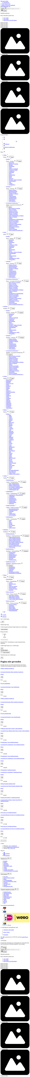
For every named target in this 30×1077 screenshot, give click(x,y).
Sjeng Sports (12, 465)
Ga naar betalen (4, 639)
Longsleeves (11, 171)
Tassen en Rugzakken (14, 221)
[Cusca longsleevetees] (6, 713)
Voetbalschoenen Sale (14, 489)
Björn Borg (11, 422)
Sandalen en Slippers (13, 193)
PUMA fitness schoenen (14, 597)
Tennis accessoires (13, 223)
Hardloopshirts (12, 552)
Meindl (10, 448)
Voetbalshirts (12, 496)
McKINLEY (12, 447)
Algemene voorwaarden (8, 929)
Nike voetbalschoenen (14, 483)
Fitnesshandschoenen (13, 609)
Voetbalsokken (12, 513)
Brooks (10, 423)
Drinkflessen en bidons (14, 572)
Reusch (10, 460)
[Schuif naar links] (2, 841)
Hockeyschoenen (13, 192)
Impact (4, 879)
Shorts (10, 177)
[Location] (4, 139)
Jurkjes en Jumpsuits (13, 168)
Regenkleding (12, 174)
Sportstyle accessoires (13, 220)
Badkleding (11, 162)
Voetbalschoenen (12, 197)
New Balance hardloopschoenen (16, 542)
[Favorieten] (16, 141)
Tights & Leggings (13, 586)
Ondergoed (11, 172)
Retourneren (6, 864)
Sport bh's (11, 178)
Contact (5, 867)
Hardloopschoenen (13, 191)
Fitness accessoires (13, 210)
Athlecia (11, 418)
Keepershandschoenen (14, 508)
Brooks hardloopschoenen (14, 539)
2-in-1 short (5, 17)
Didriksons (11, 432)
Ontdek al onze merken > (14, 474)
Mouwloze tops (12, 583)
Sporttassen (11, 605)
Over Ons (5, 876)
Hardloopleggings (13, 554)
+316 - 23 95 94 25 (12, 845)
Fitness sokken (12, 608)
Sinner (10, 464)
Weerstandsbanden (13, 610)
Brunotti (11, 425)
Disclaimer (5, 934)
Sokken (10, 218)
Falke (10, 436)
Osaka (10, 455)
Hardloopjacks (12, 557)
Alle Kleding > (12, 184)
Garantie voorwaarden (8, 869)
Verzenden (5, 863)
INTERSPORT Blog (8, 886)
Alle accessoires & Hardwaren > (16, 230)
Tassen (10, 512)
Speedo (10, 466)
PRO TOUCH (12, 458)
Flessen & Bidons (13, 604)
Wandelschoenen (12, 198)
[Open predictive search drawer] (4, 137)
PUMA (10, 459)
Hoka (10, 442)
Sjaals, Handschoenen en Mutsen (16, 215)
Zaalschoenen (12, 199)
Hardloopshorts (12, 556)
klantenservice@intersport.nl (12, 847)
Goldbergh (11, 439)
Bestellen (5, 861)
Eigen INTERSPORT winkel (9, 881)
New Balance (12, 450)
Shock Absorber (12, 463)
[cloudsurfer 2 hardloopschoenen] (8, 770)
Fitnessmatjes (12, 606)
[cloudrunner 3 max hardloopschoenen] (9, 742)
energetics (11, 433)
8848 (10, 415)
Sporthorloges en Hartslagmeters (16, 219)
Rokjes (10, 176)
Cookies (5, 868)
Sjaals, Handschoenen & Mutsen (16, 289)
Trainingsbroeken (13, 499)
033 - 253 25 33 (11, 848)
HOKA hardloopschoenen (15, 541)
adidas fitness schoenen (14, 596)
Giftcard (5, 885)
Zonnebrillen (12, 228)
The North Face (12, 471)
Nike (10, 452)
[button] (4, 149)
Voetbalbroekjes (12, 498)
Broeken (11, 165)
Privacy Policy (6, 932)
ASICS (10, 417)
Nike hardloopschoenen (14, 543)
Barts (10, 421)
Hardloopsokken (12, 559)
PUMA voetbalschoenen (14, 486)
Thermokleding (12, 181)
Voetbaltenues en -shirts (14, 258)
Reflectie (11, 570)
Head (10, 441)
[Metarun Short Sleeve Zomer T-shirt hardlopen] (11, 728)
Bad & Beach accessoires (14, 208)
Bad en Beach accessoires (14, 282)
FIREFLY (11, 437)
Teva (10, 469)
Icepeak (10, 443)
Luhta (10, 445)
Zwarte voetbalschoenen (14, 488)
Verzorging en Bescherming (15, 224)
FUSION (11, 438)
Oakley (10, 454)
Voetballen (11, 511)
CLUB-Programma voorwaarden (10, 871)
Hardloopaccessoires (13, 212)
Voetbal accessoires (13, 225)
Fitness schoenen (12, 190)
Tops (10, 182)
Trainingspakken (12, 255)
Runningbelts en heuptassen (15, 573)
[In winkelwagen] (2, 677)
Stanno (10, 467)
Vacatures (5, 882)
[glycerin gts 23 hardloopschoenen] (8, 812)
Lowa (10, 444)
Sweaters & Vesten (13, 588)
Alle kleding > (12, 333)
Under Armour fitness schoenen (16, 599)
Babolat (10, 420)
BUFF (10, 426)
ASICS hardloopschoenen (14, 538)
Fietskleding (11, 166)
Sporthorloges (12, 567)
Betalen (5, 862)
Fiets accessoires (12, 209)
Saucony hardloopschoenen (15, 545)
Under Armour (12, 472)
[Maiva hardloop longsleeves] (7, 668)
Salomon (11, 461)
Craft (10, 429)
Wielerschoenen (12, 274)
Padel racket (6, 895)
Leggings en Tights (13, 170)
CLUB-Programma (7, 880)
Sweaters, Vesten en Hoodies (15, 179)
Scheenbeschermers (13, 510)
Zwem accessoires (13, 229)
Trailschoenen (12, 547)
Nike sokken (6, 894)
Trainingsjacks (12, 501)
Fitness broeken (12, 587)
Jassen (10, 167)
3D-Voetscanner (6, 884)
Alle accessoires (12, 515)
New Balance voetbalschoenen (16, 487)
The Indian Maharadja (14, 470)
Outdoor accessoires (13, 214)
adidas (10, 416)
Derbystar (11, 431)
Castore (10, 427)
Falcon (10, 434)
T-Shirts (10, 183)
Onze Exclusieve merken (8, 877)
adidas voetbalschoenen (14, 484)
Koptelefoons (12, 568)
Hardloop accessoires (13, 286)
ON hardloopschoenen (14, 544)
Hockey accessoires (13, 213)
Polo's (10, 173)
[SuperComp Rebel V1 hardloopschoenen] (10, 797)
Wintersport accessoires (14, 226)
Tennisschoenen (12, 196)
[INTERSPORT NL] (5, 6)
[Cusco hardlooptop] (5, 683)
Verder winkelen (4, 629)
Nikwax (10, 453)
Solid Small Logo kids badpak (10, 20)
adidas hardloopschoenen (14, 537)
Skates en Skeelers (13, 217)
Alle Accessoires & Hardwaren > (16, 304)
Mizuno (10, 449)
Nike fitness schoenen (14, 595)
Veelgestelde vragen (7, 866)
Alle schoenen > (12, 201)
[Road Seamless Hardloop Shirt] (8, 783)
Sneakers (11, 195)
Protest (10, 456)
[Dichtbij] (2, 648)
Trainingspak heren (7, 893)
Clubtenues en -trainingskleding (16, 495)
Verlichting (11, 569)
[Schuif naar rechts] (5, 841)
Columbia (11, 428)
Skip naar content (4, 1)
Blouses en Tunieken (13, 163)
